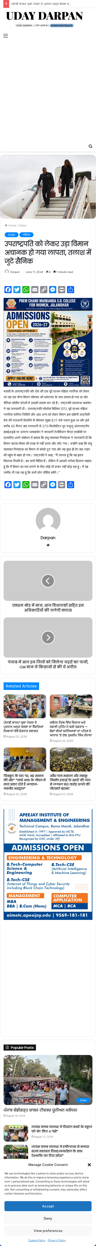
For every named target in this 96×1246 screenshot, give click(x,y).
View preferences (48, 1231)
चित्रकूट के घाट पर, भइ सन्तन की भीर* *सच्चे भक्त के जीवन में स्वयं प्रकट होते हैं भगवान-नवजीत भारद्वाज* (25, 782)
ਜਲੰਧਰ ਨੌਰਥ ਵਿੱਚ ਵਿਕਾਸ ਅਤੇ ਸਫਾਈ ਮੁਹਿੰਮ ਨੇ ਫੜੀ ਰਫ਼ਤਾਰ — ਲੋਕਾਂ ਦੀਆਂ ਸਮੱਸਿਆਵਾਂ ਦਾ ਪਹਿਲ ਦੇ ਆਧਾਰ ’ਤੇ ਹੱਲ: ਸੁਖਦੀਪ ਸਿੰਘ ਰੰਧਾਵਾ (71, 728)
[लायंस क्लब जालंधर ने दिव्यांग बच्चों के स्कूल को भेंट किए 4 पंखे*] (16, 1133)
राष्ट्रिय (26, 234)
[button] (89, 1165)
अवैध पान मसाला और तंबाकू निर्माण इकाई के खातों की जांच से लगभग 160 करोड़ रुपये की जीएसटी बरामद (70, 782)
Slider (23, 225)
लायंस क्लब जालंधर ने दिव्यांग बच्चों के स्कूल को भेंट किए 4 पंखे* (61, 1129)
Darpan (15, 272)
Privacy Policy (57, 1240)
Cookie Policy (37, 1240)
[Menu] (5, 35)
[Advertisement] (48, 91)
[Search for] (90, 146)
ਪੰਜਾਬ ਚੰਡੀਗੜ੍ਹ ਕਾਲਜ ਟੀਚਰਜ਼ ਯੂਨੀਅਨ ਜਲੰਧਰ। (40, 1110)
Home (12, 225)
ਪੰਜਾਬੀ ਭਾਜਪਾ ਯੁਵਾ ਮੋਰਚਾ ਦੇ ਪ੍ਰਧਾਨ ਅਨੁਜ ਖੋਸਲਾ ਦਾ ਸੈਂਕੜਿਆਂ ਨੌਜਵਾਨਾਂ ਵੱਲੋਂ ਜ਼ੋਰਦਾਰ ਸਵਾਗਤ (23, 726)
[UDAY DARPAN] (48, 19)
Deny (48, 1218)
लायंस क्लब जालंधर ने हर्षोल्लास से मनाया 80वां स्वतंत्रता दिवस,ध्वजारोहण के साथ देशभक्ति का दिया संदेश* (60, 1151)
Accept (48, 1206)
